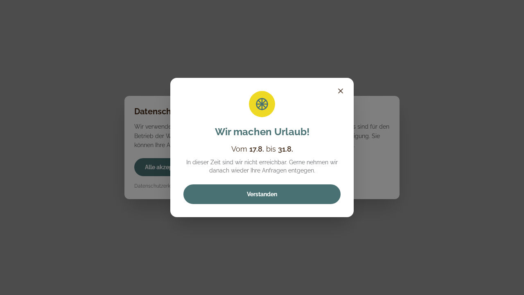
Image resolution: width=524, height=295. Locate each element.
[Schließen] (340, 91)
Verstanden (262, 194)
